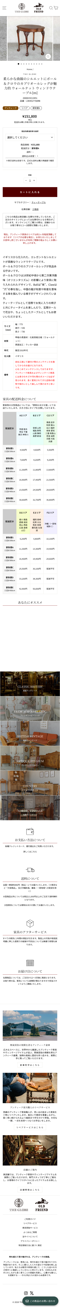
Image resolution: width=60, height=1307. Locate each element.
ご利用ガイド (30, 1219)
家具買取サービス (30, 1227)
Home (29, 69)
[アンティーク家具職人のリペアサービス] (30, 1088)
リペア (24, 107)
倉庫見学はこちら (30, 1065)
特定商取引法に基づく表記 (30, 1245)
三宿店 (35, 209)
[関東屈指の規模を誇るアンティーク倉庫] (30, 1025)
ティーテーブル (39, 202)
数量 (30, 175)
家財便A (36, 107)
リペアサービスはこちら (30, 1127)
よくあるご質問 (30, 1232)
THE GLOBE (30, 74)
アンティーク (10, 107)
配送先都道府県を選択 (30, 131)
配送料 (17, 122)
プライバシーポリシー (30, 1241)
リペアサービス (30, 1223)
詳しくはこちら (30, 851)
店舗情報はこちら (30, 1189)
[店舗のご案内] (30, 1150)
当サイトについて (30, 1236)
